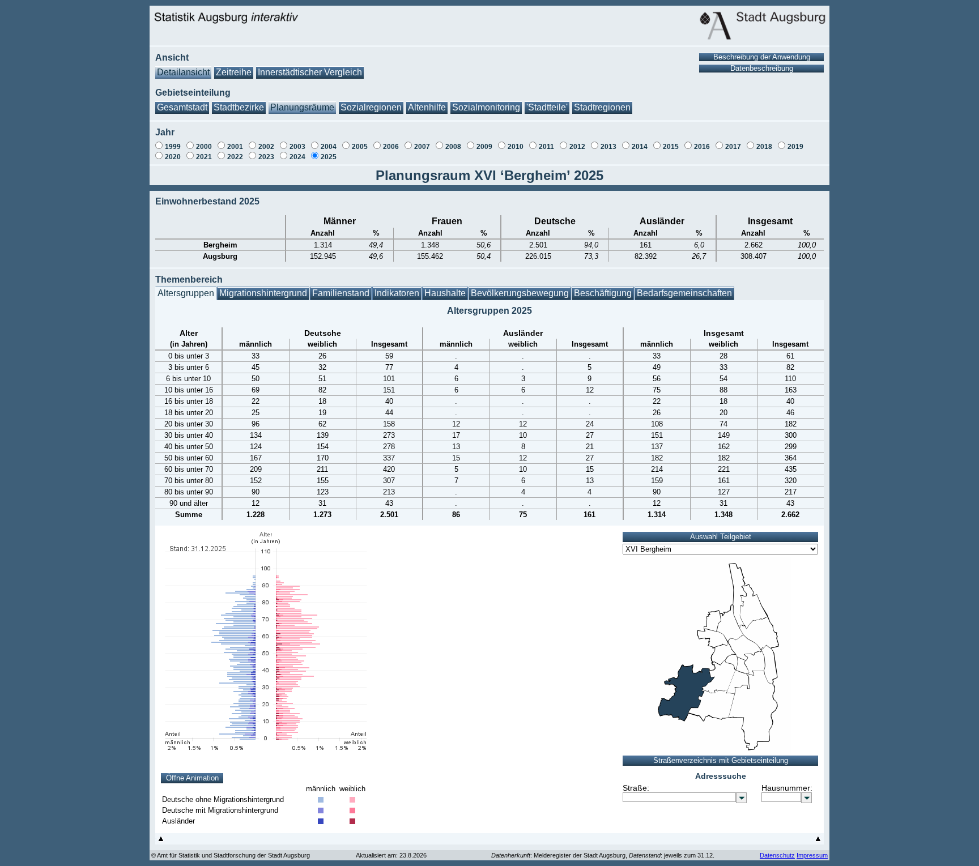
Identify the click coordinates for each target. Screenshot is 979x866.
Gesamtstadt (182, 107)
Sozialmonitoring (486, 107)
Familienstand (340, 293)
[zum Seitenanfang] (161, 841)
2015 (671, 147)
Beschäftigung (603, 293)
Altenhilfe (427, 107)
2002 (266, 147)
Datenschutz (777, 855)
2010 (515, 147)
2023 (266, 157)
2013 (608, 147)
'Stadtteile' (547, 107)
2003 (297, 147)
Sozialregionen (371, 107)
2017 (733, 147)
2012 (577, 147)
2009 (484, 147)
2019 (795, 147)
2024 (297, 157)
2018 (764, 147)
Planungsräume (302, 107)
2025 (329, 157)
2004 (329, 147)
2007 (422, 147)
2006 (391, 147)
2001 (235, 147)
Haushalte (445, 293)
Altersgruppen (186, 293)
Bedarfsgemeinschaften (684, 293)
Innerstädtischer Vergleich (310, 72)
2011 (546, 147)
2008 (453, 147)
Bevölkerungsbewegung (520, 293)
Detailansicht (183, 72)
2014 (640, 147)
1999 (173, 147)
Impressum (812, 855)
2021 (204, 157)
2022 (235, 157)
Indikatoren (396, 293)
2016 (702, 147)
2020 (173, 157)
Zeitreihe (234, 72)
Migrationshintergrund (263, 293)
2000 (204, 147)
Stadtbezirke (239, 107)
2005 (360, 147)
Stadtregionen (602, 107)
